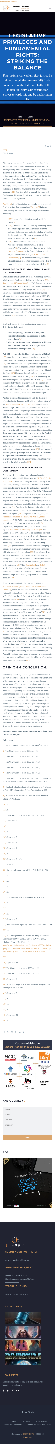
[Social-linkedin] (8, 1390)
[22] (33, 404)
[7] (19, 258)
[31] (42, 523)
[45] (21, 644)
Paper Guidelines (43, 108)
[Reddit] (24, 1032)
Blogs (38, 28)
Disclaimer (26, 1421)
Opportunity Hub (43, 44)
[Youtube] (17, 1390)
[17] (4, 357)
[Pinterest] (12, 1032)
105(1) (10, 219)
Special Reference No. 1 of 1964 (19, 404)
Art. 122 (29, 565)
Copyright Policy (43, 82)
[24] (29, 436)
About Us (40, 15)
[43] (4, 631)
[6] (16, 248)
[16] (11, 354)
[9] (4, 796)
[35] (32, 552)
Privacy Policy (41, 1421)
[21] (41, 380)
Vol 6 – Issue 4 (42, 41)
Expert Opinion (42, 31)
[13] (4, 318)
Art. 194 (34, 207)
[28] (13, 497)
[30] (19, 513)
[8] (48, 264)
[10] (43, 290)
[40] (4, 984)
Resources (40, 21)
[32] (4, 925)
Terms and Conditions (13, 1425)
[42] (43, 612)
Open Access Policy (44, 92)
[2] (10, 204)
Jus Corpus (27, 1437)
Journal (39, 34)
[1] (13, 192)
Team (38, 18)
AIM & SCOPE (42, 118)
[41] (17, 599)
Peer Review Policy (44, 121)
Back (38, 25)
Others (38, 66)
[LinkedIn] (20, 1032)
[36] (18, 565)
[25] (37, 449)
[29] (13, 507)
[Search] (44, 124)
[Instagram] (13, 1390)
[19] (13, 373)
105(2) (10, 225)
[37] (34, 565)
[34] (9, 546)
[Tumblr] (16, 1032)
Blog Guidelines (42, 79)
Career (38, 50)
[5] (35, 238)
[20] (31, 376)
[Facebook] (4, 1032)
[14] (20, 339)
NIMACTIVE (28, 1434)
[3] (38, 207)
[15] (33, 349)
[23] (31, 420)
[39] (12, 578)
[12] (13, 315)
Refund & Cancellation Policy (39, 1425)
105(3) (10, 241)
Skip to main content (8, 2)
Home (38, 12)
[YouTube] (32, 1412)
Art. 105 (6, 204)
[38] (44, 565)
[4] (14, 222)
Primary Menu (50, 8)
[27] (4, 897)
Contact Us (12, 1421)
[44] (42, 635)
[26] (29, 462)
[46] (28, 660)
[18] (4, 363)
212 (41, 565)
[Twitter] (8, 1032)
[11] (30, 296)
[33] (25, 542)
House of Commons (16, 251)
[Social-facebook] (4, 1390)
